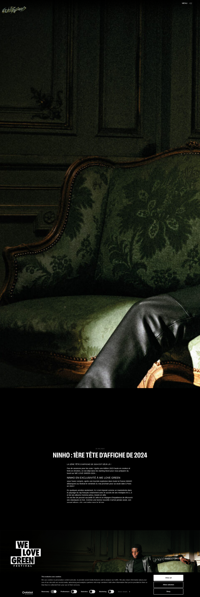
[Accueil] (14, 9)
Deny (168, 591)
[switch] (74, 591)
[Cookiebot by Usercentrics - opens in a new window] (28, 592)
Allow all (168, 578)
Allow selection (168, 585)
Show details (122, 592)
